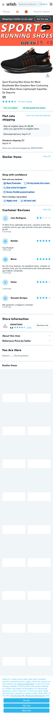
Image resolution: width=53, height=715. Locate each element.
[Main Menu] (3, 4)
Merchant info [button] (42, 325)
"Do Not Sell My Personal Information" (28, 695)
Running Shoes (21, 355)
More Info (26, 710)
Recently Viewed (41, 11)
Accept (26, 700)
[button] (39, 4)
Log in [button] (44, 4)
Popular (6, 11)
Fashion (5, 355)
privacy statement (25, 684)
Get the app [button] (42, 19)
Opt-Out (26, 705)
